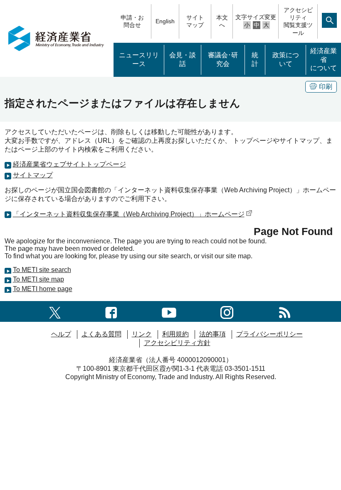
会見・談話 (182, 59)
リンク (142, 334)
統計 (255, 59)
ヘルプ (61, 334)
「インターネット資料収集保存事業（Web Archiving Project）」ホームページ (129, 214)
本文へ (222, 21)
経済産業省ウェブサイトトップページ (69, 164)
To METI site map (38, 279)
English (165, 21)
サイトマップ (195, 21)
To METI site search (42, 269)
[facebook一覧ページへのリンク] (111, 311)
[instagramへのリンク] (227, 311)
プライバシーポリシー (269, 334)
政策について (285, 59)
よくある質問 (101, 334)
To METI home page (42, 288)
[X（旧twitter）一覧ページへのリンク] (55, 311)
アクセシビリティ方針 (177, 342)
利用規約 (175, 334)
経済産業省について (323, 59)
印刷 (325, 86)
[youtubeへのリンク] (169, 311)
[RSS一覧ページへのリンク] (284, 311)
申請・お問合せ (132, 21)
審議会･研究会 (223, 59)
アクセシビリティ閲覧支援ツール (298, 21)
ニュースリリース (139, 59)
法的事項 (212, 334)
